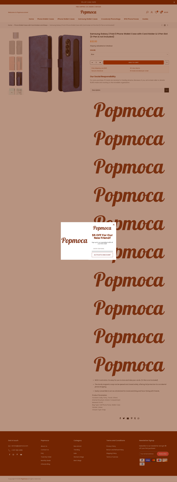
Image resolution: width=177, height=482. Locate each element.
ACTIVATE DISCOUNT (102, 255)
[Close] (113, 224)
